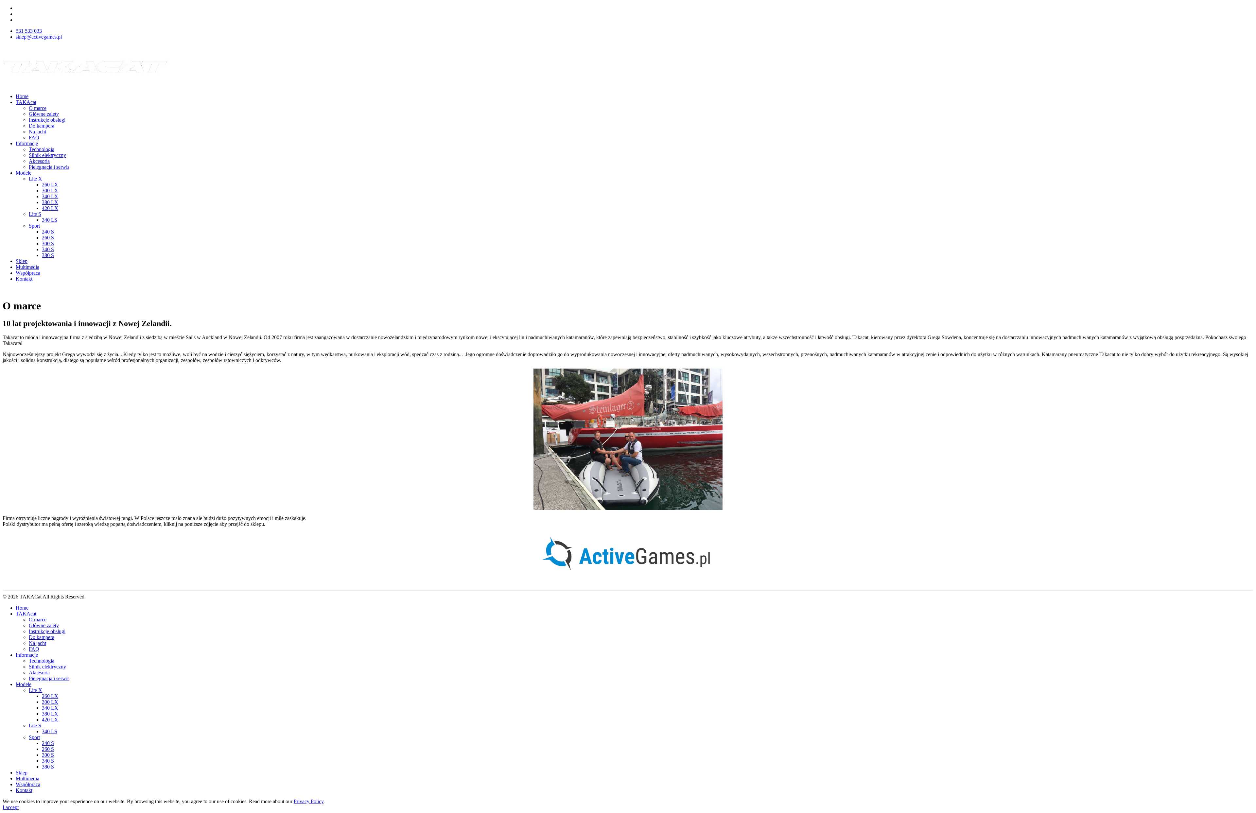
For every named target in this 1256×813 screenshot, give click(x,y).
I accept (11, 807)
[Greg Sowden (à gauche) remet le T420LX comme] (628, 439)
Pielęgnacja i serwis (49, 167)
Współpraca (28, 273)
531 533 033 (29, 31)
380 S (48, 255)
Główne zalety (44, 114)
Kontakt (24, 279)
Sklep (21, 261)
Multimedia (27, 267)
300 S (48, 243)
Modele (23, 173)
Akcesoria (39, 161)
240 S (48, 231)
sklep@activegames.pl (39, 37)
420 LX (50, 208)
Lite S (35, 214)
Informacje (27, 143)
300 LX (50, 190)
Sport (34, 226)
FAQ (34, 137)
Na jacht (37, 131)
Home (22, 96)
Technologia (41, 149)
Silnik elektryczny (47, 155)
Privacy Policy (308, 801)
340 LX (50, 196)
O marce (37, 108)
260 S (48, 237)
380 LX (50, 202)
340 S (48, 249)
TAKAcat (26, 102)
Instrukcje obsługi (47, 120)
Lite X (35, 179)
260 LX (50, 184)
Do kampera (41, 126)
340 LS (49, 220)
